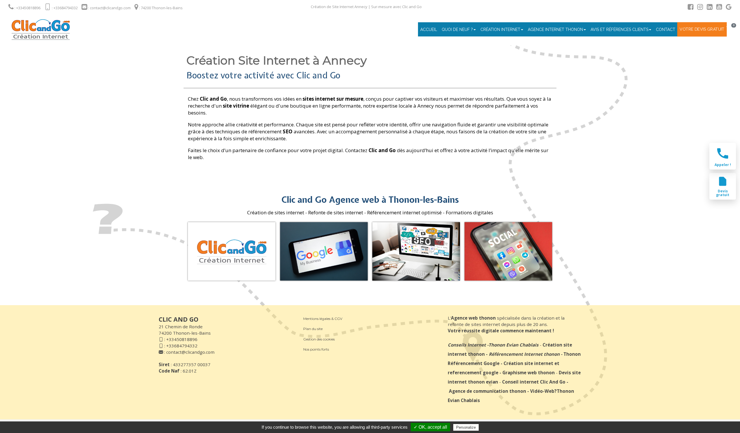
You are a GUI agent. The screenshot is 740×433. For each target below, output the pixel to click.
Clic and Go (213, 98)
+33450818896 (181, 339)
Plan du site (313, 329)
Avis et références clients (619, 29)
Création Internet (500, 29)
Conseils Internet (467, 345)
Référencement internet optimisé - (406, 212)
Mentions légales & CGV (322, 318)
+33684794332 (181, 346)
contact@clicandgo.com (190, 352)
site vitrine (236, 105)
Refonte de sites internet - (337, 212)
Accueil (428, 29)
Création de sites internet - (277, 212)
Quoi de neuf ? (457, 29)
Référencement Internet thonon (524, 354)
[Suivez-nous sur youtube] (717, 7)
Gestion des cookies (319, 339)
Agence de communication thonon (487, 391)
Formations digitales (469, 212)
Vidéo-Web (542, 391)
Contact (665, 29)
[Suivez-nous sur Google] (727, 7)
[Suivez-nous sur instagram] (698, 7)
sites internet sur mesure (332, 98)
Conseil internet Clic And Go (533, 382)
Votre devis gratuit (702, 29)
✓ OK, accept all (430, 427)
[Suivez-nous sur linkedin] (708, 7)
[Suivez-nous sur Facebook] (689, 7)
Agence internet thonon (555, 29)
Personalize (466, 427)
